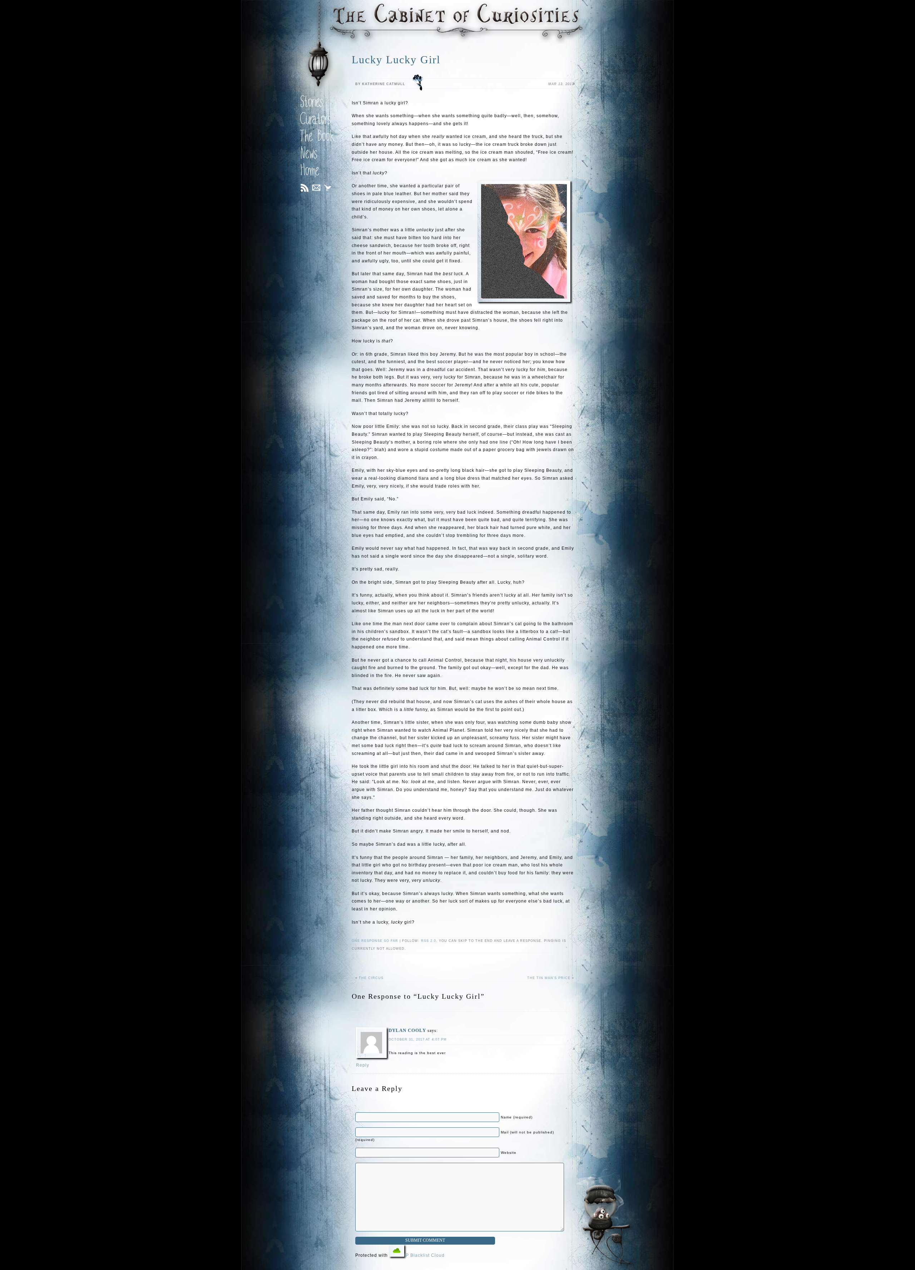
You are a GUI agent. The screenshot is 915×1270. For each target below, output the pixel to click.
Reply (362, 1065)
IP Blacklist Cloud (424, 1255)
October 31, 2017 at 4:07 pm (418, 1039)
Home (309, 172)
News (308, 154)
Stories (311, 103)
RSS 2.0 (428, 941)
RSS (304, 187)
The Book (317, 137)
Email (316, 187)
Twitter (330, 189)
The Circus (371, 978)
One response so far (375, 941)
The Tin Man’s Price (548, 978)
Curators (315, 120)
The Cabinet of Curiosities (457, 22)
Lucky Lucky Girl (396, 59)
